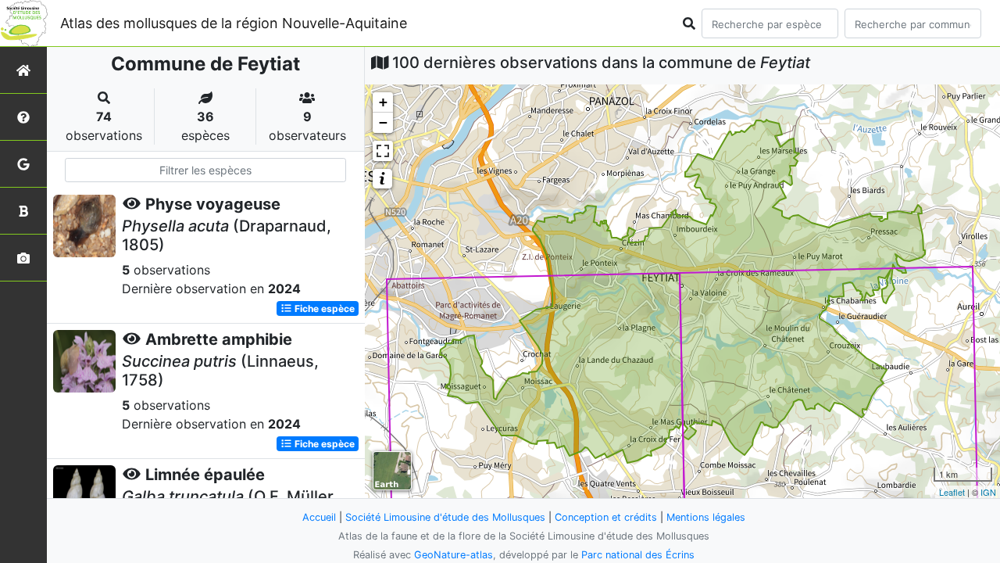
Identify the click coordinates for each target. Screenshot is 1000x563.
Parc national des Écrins (638, 555)
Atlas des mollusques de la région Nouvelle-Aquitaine (233, 23)
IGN (988, 492)
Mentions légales (705, 517)
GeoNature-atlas (453, 555)
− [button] (383, 122)
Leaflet (952, 492)
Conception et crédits (606, 517)
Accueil (319, 517)
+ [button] (383, 102)
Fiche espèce (323, 308)
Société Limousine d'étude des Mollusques (445, 517)
